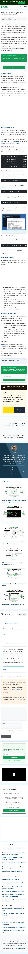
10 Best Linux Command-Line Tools (11, 879)
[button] (21, 6)
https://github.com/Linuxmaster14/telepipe (13, 666)
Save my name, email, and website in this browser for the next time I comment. (14, 731)
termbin (3, 344)
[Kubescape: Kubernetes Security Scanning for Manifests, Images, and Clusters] (14, 497)
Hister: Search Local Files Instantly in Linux (13, 604)
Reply (4, 634)
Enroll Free (21, 3)
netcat (3, 141)
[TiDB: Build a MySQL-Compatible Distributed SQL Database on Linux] (14, 560)
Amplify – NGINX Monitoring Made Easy (12, 871)
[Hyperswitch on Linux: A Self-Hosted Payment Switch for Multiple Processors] (14, 539)
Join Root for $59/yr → (14, 810)
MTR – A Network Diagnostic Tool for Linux (13, 891)
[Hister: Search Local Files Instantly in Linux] (14, 601)
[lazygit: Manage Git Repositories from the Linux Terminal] (14, 580)
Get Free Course (14, 67)
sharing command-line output (14, 24)
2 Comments (15, 19)
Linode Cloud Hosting (19, 948)
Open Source (8, 19)
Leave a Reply (22, 614)
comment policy (17, 689)
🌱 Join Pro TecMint (20, 410)
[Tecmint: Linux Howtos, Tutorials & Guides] (4, 6)
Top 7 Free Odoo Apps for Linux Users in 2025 (14, 927)
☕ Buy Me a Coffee (8, 410)
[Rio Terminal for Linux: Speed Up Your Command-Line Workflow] (14, 518)
